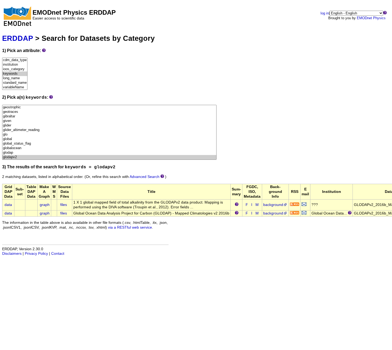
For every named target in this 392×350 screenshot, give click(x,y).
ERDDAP (17, 38)
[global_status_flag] (109, 143)
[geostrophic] (109, 107)
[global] (109, 139)
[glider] (109, 125)
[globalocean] (109, 148)
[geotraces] (109, 112)
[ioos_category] (14, 69)
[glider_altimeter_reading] (109, 130)
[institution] (14, 64)
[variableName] (14, 87)
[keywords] (14, 73)
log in (325, 13)
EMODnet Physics (371, 18)
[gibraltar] (109, 116)
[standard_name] (14, 83)
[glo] (109, 134)
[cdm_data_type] (14, 60)
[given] (109, 121)
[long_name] (14, 78)
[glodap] (109, 152)
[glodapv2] (109, 157)
